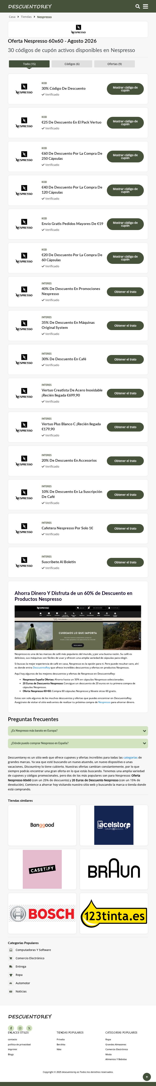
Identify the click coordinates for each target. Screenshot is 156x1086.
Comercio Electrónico (116, 1049)
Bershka (61, 1044)
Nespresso (104, 702)
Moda (108, 1054)
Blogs (11, 1054)
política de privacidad (19, 1044)
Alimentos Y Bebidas (116, 1059)
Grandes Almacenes (115, 1044)
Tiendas (26, 17)
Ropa (108, 1039)
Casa (12, 17)
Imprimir (12, 1049)
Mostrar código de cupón (125, 88)
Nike (59, 1049)
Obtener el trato (125, 292)
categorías (131, 757)
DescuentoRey (41, 667)
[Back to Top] (147, 1077)
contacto (12, 1039)
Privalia (61, 1039)
